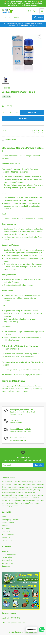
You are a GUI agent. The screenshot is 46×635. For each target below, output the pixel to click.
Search (40, 17)
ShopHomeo (6, 88)
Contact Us (6, 566)
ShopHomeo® (18, 632)
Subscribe (38, 465)
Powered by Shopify (30, 632)
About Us (5, 551)
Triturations (6, 531)
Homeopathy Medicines (10, 520)
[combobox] (23, 17)
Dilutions (5, 526)
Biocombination (8, 534)
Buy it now (23, 119)
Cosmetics (6, 537)
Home (4, 517)
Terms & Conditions (9, 554)
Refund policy (7, 560)
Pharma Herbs (7, 540)
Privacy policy (7, 557)
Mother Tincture (8, 523)
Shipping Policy (7, 563)
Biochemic (6, 528)
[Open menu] (41, 10)
